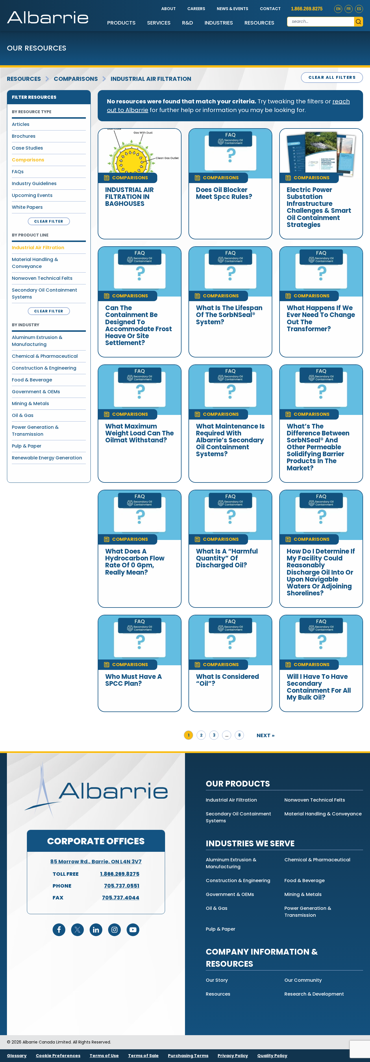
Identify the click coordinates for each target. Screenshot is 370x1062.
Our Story (217, 980)
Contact (270, 9)
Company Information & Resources (262, 958)
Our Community (303, 980)
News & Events (232, 9)
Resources (259, 22)
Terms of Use (104, 1056)
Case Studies (27, 148)
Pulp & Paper (26, 446)
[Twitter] (77, 929)
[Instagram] (114, 929)
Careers (196, 9)
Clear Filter (48, 221)
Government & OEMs (36, 391)
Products (121, 22)
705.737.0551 (121, 885)
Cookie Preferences (58, 1056)
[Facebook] (59, 929)
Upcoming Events (32, 195)
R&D (187, 22)
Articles (20, 124)
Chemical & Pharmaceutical (45, 356)
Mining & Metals (30, 403)
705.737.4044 (120, 897)
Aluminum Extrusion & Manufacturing (37, 341)
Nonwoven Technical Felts (42, 278)
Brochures (24, 136)
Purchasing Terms (188, 1056)
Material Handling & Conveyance (35, 263)
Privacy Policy (233, 1056)
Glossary (17, 1056)
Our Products (238, 783)
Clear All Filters (332, 77)
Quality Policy (272, 1056)
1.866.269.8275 (307, 9)
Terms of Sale (143, 1056)
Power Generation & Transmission (35, 430)
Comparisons (76, 79)
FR (349, 9)
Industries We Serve (250, 843)
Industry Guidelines (34, 183)
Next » (266, 735)
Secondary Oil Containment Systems (44, 293)
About (168, 9)
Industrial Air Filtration (151, 79)
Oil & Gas (23, 415)
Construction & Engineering (44, 368)
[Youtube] (133, 929)
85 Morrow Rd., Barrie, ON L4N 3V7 (96, 861)
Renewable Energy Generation (47, 457)
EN (338, 9)
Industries (219, 22)
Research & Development (314, 994)
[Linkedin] (96, 929)
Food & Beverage (32, 380)
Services (159, 22)
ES (359, 9)
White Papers (27, 207)
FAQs (18, 171)
